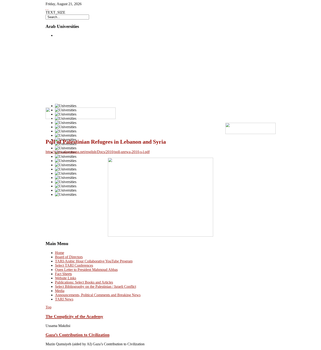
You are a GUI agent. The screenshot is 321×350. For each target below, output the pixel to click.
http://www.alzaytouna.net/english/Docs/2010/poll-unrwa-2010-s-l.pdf (98, 152)
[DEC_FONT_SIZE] (47, 8)
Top (48, 307)
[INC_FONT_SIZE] (46, 8)
